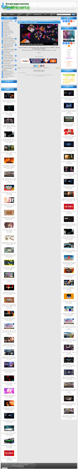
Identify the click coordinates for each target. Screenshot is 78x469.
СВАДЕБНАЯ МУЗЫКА (8, 71)
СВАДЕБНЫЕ (6, 22)
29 (65, 82)
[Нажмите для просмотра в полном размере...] (39, 45)
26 (72, 81)
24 (68, 81)
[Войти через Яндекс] (71, 21)
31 (68, 82)
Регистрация (37, 76)
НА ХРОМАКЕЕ (6, 28)
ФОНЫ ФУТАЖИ (6, 34)
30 (67, 82)
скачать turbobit (39, 56)
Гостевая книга (19, 14)
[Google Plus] (43, 66)
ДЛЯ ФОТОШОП (6, 52)
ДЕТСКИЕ (5, 25)
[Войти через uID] (63, 21)
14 (63, 79)
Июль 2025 (69, 73)
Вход (42, 76)
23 (67, 81)
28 (63, 82)
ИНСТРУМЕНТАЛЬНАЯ (8, 76)
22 (65, 81)
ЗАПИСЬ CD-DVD (7, 54)
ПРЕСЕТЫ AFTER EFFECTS (9, 41)
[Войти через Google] (74, 21)
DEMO (39, 52)
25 (70, 81)
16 (67, 79)
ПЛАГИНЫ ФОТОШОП (8, 57)
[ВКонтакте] (34, 66)
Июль (25, 17)
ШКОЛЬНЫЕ (6, 23)
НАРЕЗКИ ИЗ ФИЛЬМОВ (8, 32)
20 (74, 79)
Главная (5, 14)
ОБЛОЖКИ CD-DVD (7, 62)
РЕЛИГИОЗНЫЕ (6, 29)
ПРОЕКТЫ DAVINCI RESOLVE (9, 43)
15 (65, 79)
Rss (45, 14)
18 (27, 17)
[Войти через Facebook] (69, 21)
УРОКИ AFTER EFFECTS (8, 66)
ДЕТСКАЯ (5, 77)
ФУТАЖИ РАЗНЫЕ (7, 37)
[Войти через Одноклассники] (69, 24)
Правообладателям (38, 14)
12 (72, 77)
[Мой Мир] (41, 66)
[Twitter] (37, 66)
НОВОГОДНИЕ (6, 26)
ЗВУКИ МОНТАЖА (7, 74)
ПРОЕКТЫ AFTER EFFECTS (9, 40)
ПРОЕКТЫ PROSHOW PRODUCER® (8, 47)
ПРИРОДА (5, 35)
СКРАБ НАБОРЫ (6, 63)
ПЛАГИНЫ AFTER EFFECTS (9, 58)
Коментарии (9, 102)
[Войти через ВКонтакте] (66, 21)
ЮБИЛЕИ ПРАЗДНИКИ (8, 31)
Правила (12, 14)
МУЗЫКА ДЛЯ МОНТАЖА (8, 73)
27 (74, 81)
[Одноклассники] (39, 66)
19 (72, 79)
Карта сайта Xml (52, 14)
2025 (22, 17)
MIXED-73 (42, 67)
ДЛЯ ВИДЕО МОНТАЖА (8, 51)
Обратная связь (28, 14)
